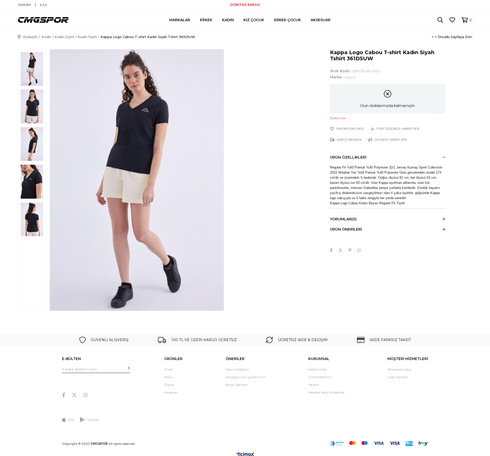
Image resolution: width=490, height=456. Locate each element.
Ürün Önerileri (346, 229)
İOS (71, 420)
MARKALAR (179, 20)
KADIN (228, 20)
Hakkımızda (317, 369)
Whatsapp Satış (399, 369)
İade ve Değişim (237, 369)
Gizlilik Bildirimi (320, 377)
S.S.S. (43, 4)
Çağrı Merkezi (397, 377)
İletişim (313, 385)
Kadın (168, 377)
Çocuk (169, 385)
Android (93, 420)
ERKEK (206, 20)
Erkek (168, 369)
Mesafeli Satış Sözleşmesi (326, 392)
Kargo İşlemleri (237, 385)
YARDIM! (24, 4)
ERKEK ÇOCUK (287, 20)
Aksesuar (171, 392)
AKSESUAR (320, 20)
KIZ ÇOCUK (253, 20)
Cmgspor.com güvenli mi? (245, 377)
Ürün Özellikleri (348, 157)
